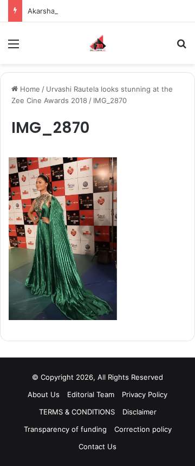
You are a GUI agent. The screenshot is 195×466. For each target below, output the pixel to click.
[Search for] (181, 47)
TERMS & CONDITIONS (77, 411)
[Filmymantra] (97, 43)
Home (29, 89)
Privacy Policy (144, 394)
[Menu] (13, 47)
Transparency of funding (65, 429)
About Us (44, 394)
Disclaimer (139, 411)
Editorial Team (90, 394)
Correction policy (143, 429)
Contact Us (97, 446)
